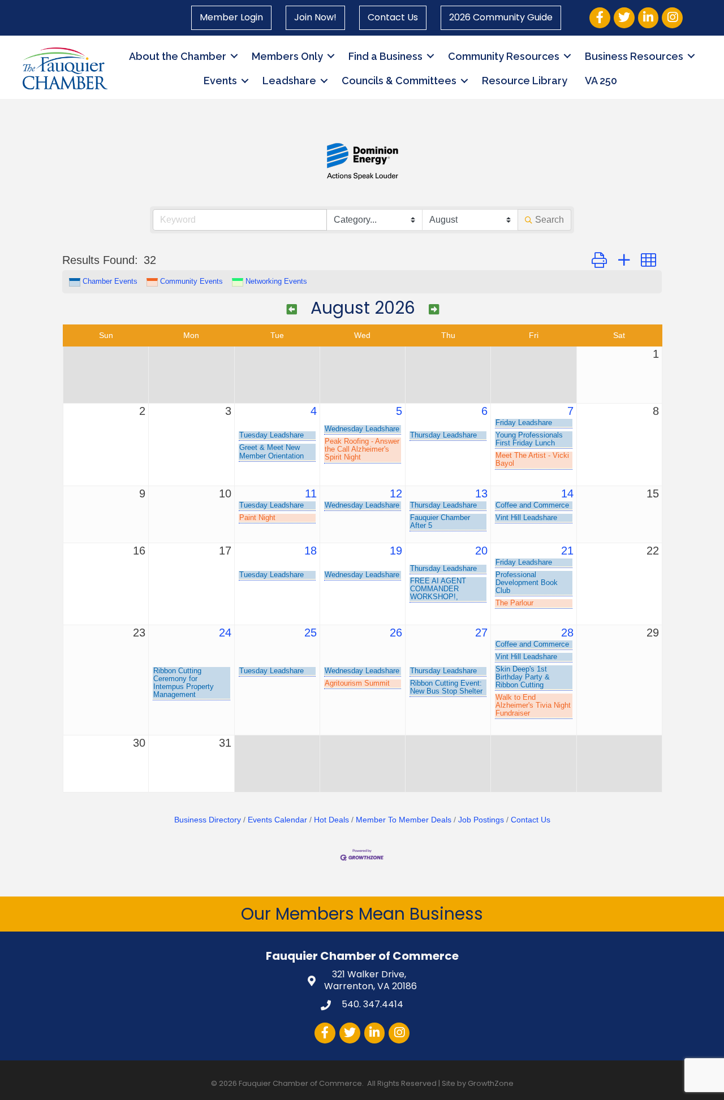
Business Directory (207, 820)
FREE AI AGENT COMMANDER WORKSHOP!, (438, 589)
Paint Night (257, 518)
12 (396, 493)
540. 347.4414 (371, 1004)
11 (311, 493)
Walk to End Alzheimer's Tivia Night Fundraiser (533, 705)
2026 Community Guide (501, 17)
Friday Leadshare (523, 423)
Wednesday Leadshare (362, 429)
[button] (599, 260)
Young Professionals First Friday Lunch (529, 439)
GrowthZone (491, 1083)
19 (396, 550)
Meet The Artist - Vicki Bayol (532, 459)
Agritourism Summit (357, 683)
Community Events (191, 281)
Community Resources (503, 56)
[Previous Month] (292, 309)
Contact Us (393, 17)
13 (481, 493)
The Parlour (514, 603)
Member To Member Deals (403, 820)
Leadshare (289, 80)
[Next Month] (434, 309)
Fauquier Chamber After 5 (440, 522)
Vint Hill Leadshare (526, 518)
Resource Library (524, 80)
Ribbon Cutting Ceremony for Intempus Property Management (183, 683)
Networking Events (276, 281)
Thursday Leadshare (443, 435)
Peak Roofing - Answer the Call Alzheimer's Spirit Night (362, 449)
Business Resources (634, 56)
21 (567, 550)
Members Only (287, 56)
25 (310, 632)
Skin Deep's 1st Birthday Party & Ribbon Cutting (522, 677)
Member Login (231, 17)
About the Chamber (177, 56)
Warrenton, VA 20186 (370, 981)
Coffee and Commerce (532, 505)
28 (567, 632)
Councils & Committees (399, 80)
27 (481, 632)
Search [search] (549, 219)
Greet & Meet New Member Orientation (271, 452)
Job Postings (481, 820)
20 (481, 550)
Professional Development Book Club (526, 583)
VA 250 (601, 80)
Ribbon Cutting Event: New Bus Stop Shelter (446, 687)
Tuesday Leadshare (271, 435)
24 (225, 632)
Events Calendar (277, 820)
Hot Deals (331, 820)
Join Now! (315, 17)
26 (396, 632)
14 (567, 493)
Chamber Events (110, 281)
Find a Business (385, 56)
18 (310, 550)
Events (220, 80)
